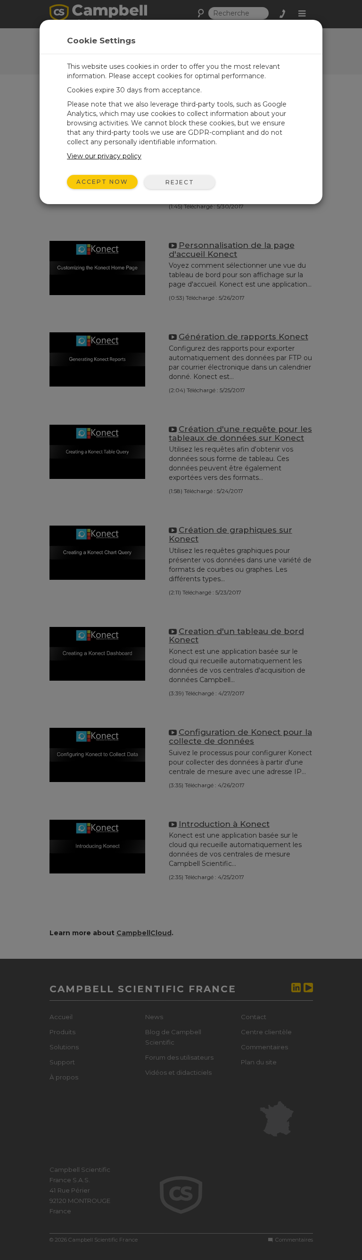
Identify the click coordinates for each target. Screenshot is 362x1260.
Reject (179, 182)
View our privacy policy (104, 156)
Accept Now (102, 181)
